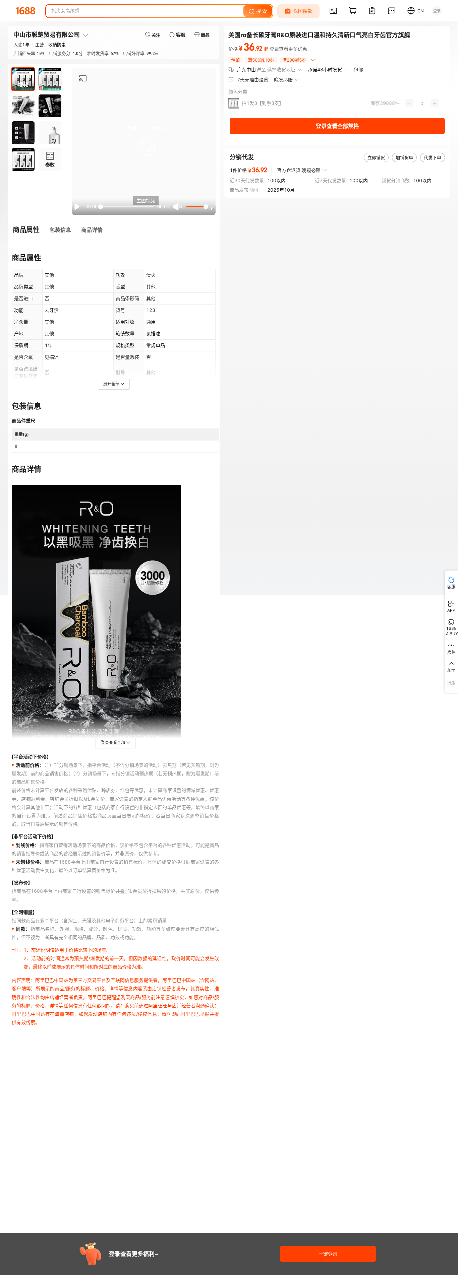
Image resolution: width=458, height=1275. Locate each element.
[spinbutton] (422, 103)
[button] (146, 147)
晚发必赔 (283, 79)
